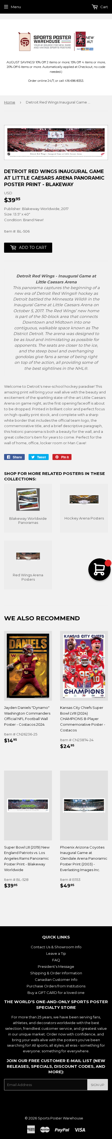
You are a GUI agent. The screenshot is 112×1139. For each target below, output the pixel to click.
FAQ (56, 960)
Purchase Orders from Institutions (56, 986)
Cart (103, 7)
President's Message (56, 966)
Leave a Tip (56, 953)
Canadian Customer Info (56, 979)
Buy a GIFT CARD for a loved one (56, 992)
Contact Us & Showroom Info (56, 947)
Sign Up (97, 1085)
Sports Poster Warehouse (60, 1118)
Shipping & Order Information (56, 973)
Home (9, 102)
